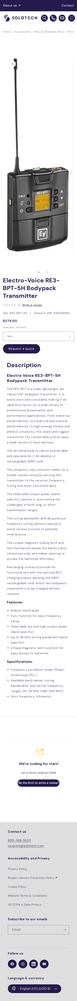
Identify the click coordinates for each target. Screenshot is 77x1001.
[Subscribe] (64, 929)
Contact (68, 5)
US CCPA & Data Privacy (24, 904)
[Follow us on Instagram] (23, 964)
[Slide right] (47, 272)
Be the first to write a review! (38, 783)
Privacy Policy (17, 869)
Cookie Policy (17, 887)
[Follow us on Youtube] (44, 964)
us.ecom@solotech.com (26, 846)
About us (10, 5)
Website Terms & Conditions (27, 895)
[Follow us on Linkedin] (33, 964)
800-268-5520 (19, 840)
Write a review (32, 305)
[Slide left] (29, 272)
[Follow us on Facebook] (12, 964)
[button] (71, 18)
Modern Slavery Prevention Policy (31, 878)
